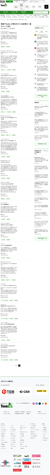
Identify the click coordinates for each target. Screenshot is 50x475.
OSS (21, 438)
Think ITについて (33, 7)
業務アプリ (3, 435)
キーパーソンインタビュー (35, 429)
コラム (44, 435)
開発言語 (3, 433)
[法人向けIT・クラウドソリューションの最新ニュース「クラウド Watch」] (26, 460)
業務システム (33, 427)
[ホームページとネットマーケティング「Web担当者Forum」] (36, 456)
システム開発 (13, 429)
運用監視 (3, 444)
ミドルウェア (3, 431)
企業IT (17, 1)
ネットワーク (19, 15)
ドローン (34, 1)
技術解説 (44, 427)
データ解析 (22, 435)
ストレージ (25, 15)
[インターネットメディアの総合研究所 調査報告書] (17, 460)
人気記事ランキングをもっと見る (42, 96)
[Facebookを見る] (37, 404)
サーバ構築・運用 (34, 435)
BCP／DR (22, 442)
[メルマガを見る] (33, 404)
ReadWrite (45, 440)
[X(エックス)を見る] (40, 404)
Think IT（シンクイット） (6, 4)
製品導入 (24, 1)
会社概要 (28, 413)
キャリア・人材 (13, 446)
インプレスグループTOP (42, 413)
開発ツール (13, 433)
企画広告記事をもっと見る (42, 238)
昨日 (37, 31)
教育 (11, 448)
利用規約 (39, 411)
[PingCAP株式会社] (8, 391)
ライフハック (3, 448)
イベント (44, 433)
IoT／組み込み (45, 15)
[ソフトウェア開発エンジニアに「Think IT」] (26, 456)
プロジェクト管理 (4, 442)
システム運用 (13, 442)
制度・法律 (22, 448)
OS (21, 429)
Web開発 (22, 433)
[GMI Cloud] (24, 391)
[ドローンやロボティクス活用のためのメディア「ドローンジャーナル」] (26, 467)
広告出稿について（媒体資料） (20, 411)
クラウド (30, 15)
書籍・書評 (45, 429)
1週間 (41, 31)
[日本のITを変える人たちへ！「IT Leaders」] (36, 460)
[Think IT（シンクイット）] (6, 406)
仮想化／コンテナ (37, 15)
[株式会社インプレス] (5, 463)
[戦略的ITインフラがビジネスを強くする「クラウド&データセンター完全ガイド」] (17, 456)
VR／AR (2, 440)
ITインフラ (8, 15)
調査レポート (33, 431)
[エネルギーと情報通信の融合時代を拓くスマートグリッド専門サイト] (17, 463)
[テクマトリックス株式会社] (41, 391)
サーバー (13, 15)
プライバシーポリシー (7, 413)
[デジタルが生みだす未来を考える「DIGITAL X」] (17, 467)
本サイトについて (7, 411)
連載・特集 (2, 15)
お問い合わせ (29, 411)
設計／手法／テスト (24, 431)
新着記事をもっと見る (42, 143)
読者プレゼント (27, 7)
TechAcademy (45, 438)
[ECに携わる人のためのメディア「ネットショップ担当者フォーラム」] (26, 463)
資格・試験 (3, 446)
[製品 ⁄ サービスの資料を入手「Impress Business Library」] (36, 463)
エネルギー (31, 1)
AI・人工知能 (13, 440)
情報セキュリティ (34, 433)
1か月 (46, 31)
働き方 (22, 444)
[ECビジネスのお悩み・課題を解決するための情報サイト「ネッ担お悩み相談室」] (17, 470)
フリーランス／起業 (24, 446)
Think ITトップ (3, 19)
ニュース (44, 425)
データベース (13, 431)
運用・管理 (22, 440)
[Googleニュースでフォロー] (43, 404)
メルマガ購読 (16, 7)
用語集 (8, 19)
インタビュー (45, 431)
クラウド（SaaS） (13, 435)
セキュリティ (13, 444)
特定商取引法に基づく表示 (19, 413)
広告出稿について (39, 7)
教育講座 (36, 1)
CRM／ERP (13, 438)
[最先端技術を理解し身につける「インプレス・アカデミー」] (36, 467)
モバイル (2, 438)
